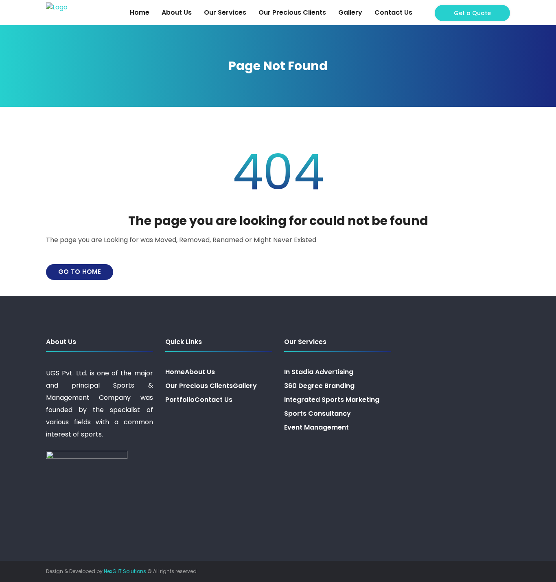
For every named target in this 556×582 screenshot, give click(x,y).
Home (139, 12)
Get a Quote (472, 13)
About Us (177, 12)
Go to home (79, 271)
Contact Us (393, 12)
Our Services (225, 12)
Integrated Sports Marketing (331, 399)
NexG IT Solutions (125, 571)
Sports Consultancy (317, 413)
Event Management (316, 427)
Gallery (350, 12)
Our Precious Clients (292, 12)
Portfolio (180, 399)
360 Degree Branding (319, 385)
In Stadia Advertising (318, 372)
